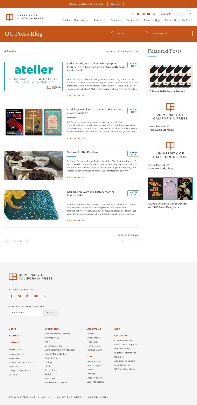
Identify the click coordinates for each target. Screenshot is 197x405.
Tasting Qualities (129, 51)
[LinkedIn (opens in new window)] (153, 14)
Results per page (128, 235)
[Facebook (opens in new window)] (132, 14)
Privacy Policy (101, 397)
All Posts (111, 51)
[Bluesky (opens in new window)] (138, 14)
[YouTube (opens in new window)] (148, 14)
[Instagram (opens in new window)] (143, 14)
